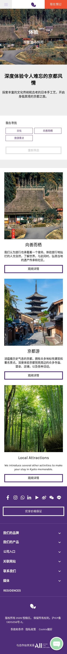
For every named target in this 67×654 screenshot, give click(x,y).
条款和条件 (17, 629)
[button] (19, 131)
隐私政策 (30, 629)
